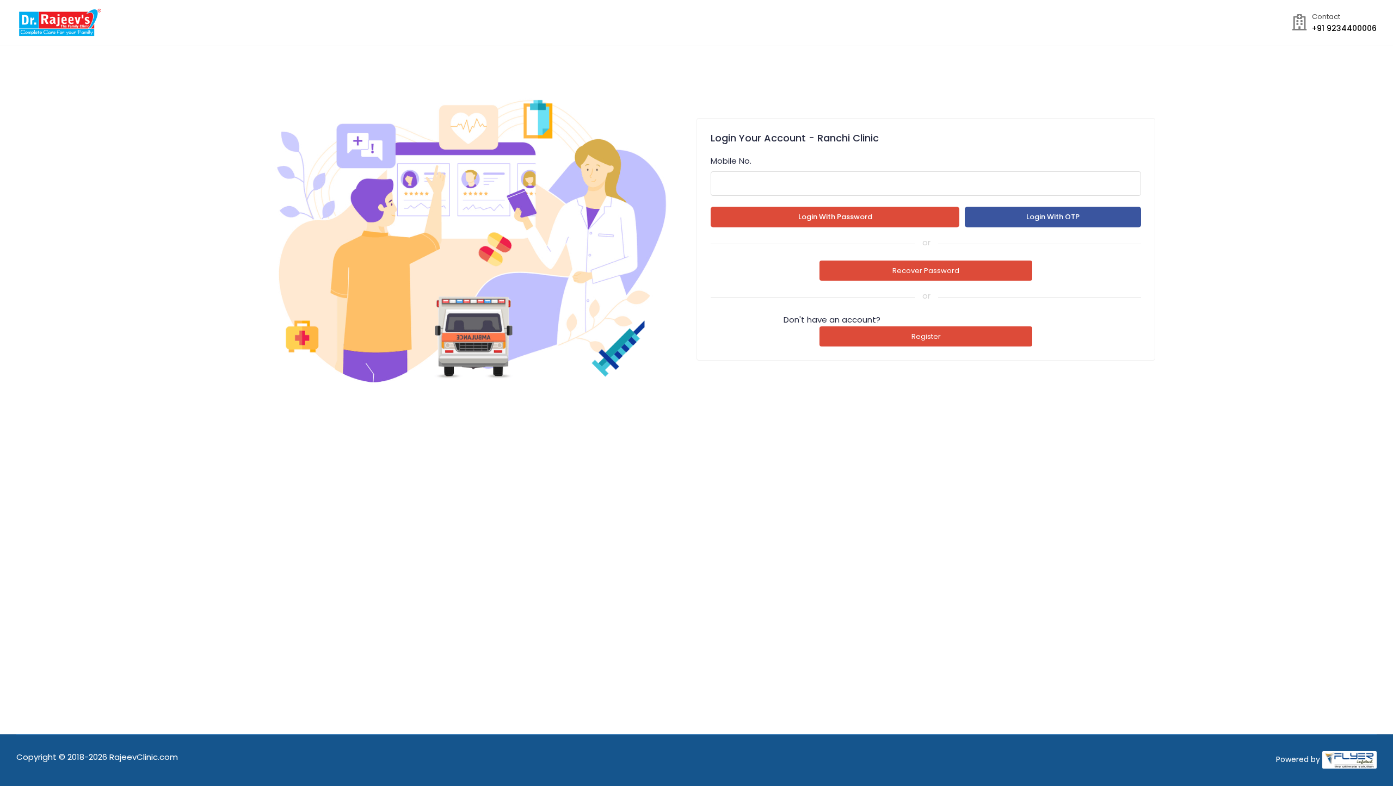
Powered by (1298, 759)
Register (926, 336)
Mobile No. (731, 160)
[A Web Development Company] (1349, 759)
